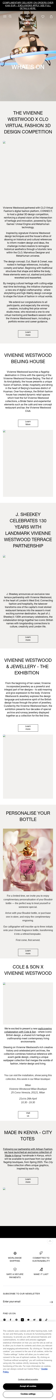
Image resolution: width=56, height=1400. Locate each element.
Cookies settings (28, 1394)
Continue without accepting (28, 1379)
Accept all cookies (28, 1386)
